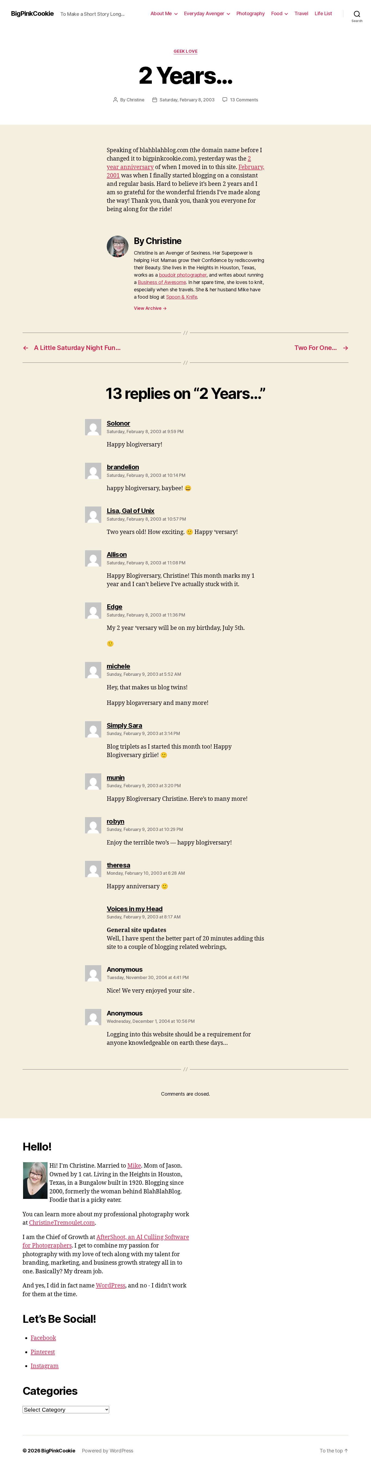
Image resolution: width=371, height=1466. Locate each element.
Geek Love (186, 51)
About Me (161, 13)
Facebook (43, 1338)
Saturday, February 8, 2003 (187, 99)
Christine (135, 99)
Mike (134, 1166)
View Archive (150, 308)
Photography (251, 13)
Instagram (45, 1366)
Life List (323, 13)
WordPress (110, 1285)
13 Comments (244, 99)
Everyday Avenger (204, 13)
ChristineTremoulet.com (62, 1223)
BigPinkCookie (32, 13)
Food (276, 13)
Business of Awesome (162, 282)
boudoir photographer (182, 275)
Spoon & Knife (181, 297)
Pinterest (43, 1352)
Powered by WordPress (108, 1451)
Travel (301, 13)
